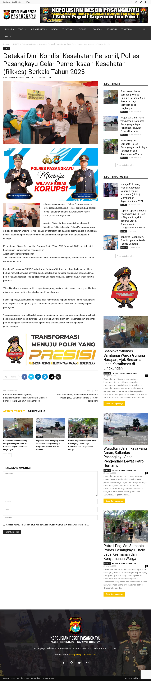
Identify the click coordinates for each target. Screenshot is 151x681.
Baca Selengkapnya (114, 404)
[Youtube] (145, 2)
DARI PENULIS (36, 411)
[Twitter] (140, 2)
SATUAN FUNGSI (38, 29)
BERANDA (9, 29)
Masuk (28, 2)
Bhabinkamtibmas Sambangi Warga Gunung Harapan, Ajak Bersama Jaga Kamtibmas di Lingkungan (124, 359)
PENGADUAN (126, 29)
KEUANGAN (112, 29)
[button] (144, 29)
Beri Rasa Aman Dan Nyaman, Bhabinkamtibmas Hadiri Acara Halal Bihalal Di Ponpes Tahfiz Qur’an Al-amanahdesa (25, 397)
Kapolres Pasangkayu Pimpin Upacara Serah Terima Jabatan (132, 240)
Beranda (6, 44)
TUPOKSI (82, 29)
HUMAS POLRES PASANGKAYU (21, 78)
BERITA (54, 29)
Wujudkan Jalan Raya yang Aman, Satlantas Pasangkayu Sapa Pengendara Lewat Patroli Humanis (132, 124)
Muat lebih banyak (124, 165)
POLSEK (96, 29)
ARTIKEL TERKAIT (14, 411)
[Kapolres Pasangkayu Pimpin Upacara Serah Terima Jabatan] (111, 242)
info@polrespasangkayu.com (82, 654)
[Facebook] (131, 2)
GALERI (8, 36)
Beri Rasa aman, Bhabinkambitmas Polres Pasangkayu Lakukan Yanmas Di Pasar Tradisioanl (77, 397)
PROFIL (21, 29)
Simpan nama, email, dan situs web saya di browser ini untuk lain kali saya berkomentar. (47, 525)
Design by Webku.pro (133, 678)
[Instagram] (136, 2)
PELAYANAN (67, 29)
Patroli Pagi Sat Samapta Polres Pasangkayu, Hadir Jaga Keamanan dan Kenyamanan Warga (133, 147)
